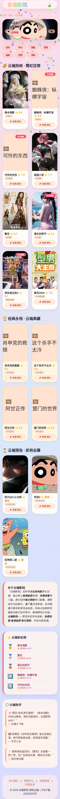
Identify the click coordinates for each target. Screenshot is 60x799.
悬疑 (33, 47)
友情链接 (44, 780)
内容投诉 (30, 784)
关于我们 (13, 780)
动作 (8, 47)
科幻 (20, 47)
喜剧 (8, 55)
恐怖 (20, 55)
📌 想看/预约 (15, 121)
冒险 (33, 55)
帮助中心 (29, 780)
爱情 (46, 47)
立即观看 (14, 32)
